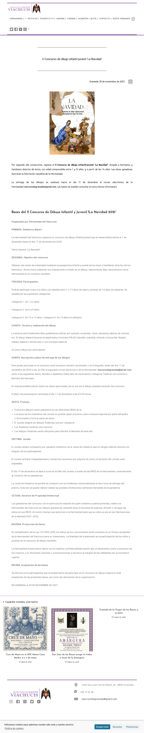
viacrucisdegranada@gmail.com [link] (99, 699)
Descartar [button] (117, 727)
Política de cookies (14, 728)
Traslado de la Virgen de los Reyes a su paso (118, 611)
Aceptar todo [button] (102, 727)
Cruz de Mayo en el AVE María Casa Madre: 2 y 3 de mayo (25, 656)
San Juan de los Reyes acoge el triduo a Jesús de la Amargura (72, 656)
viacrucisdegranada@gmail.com (40, 187)
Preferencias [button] (132, 727)
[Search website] (28, 29)
